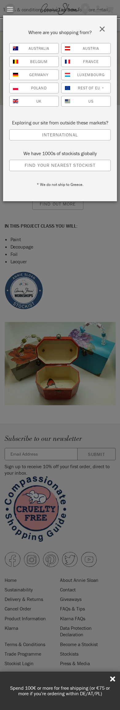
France (91, 61)
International (60, 135)
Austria (91, 48)
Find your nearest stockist (60, 165)
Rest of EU (91, 88)
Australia (39, 48)
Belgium (39, 61)
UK (39, 101)
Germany (39, 74)
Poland (39, 88)
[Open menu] (10, 9)
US (91, 101)
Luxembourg (91, 74)
